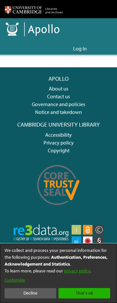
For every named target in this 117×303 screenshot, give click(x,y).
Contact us (58, 96)
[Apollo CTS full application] (58, 208)
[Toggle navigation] (103, 48)
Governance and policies (58, 104)
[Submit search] (58, 48)
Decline (30, 293)
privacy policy (77, 271)
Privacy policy (59, 142)
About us (58, 88)
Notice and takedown (58, 112)
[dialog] (58, 273)
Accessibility (58, 134)
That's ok (84, 293)
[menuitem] (67, 48)
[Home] (34, 9)
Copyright (59, 150)
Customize (15, 280)
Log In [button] (80, 48)
